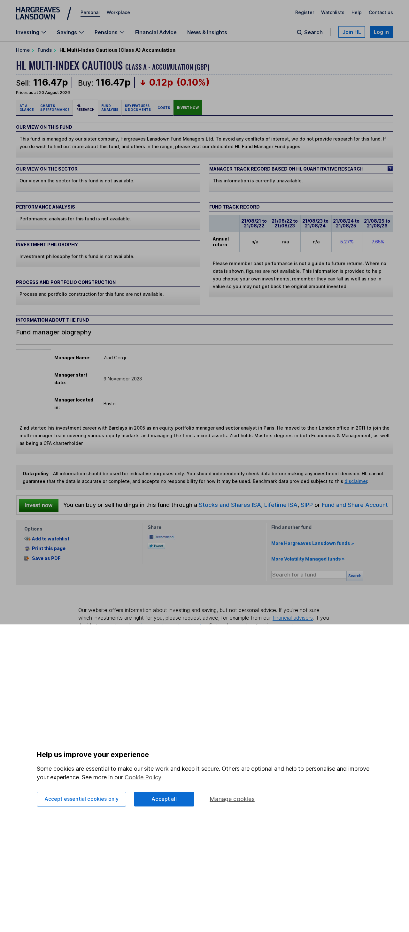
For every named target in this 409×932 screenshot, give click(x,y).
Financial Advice (156, 32)
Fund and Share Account (355, 504)
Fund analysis (109, 107)
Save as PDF (46, 558)
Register (304, 12)
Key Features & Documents (138, 107)
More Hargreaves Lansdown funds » (312, 543)
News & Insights (207, 32)
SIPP (307, 504)
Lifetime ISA (280, 504)
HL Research (85, 107)
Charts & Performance (54, 107)
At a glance (26, 107)
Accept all (164, 799)
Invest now (188, 108)
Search (313, 32)
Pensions (106, 32)
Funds (45, 50)
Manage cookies (232, 799)
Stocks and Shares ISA (230, 504)
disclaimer (355, 481)
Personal (90, 12)
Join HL (352, 32)
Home (23, 50)
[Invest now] (38, 505)
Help (356, 12)
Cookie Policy (143, 777)
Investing (27, 32)
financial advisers (293, 618)
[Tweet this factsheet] (156, 545)
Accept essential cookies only (81, 799)
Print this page (49, 548)
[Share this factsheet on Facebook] (161, 536)
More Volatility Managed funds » (308, 558)
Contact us (381, 12)
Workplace (118, 12)
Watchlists (332, 12)
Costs (164, 108)
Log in (381, 32)
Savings (67, 32)
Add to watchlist (50, 538)
